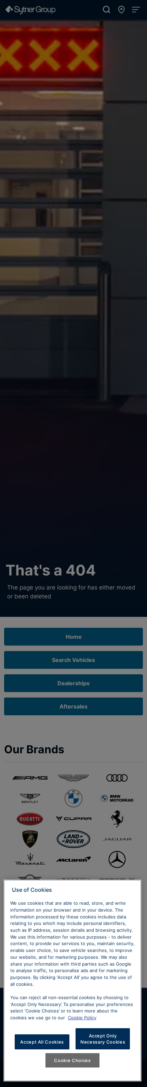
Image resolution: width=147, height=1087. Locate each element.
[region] (72, 980)
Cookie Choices (72, 1060)
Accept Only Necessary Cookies (102, 1039)
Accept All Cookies (42, 1042)
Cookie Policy (82, 1017)
